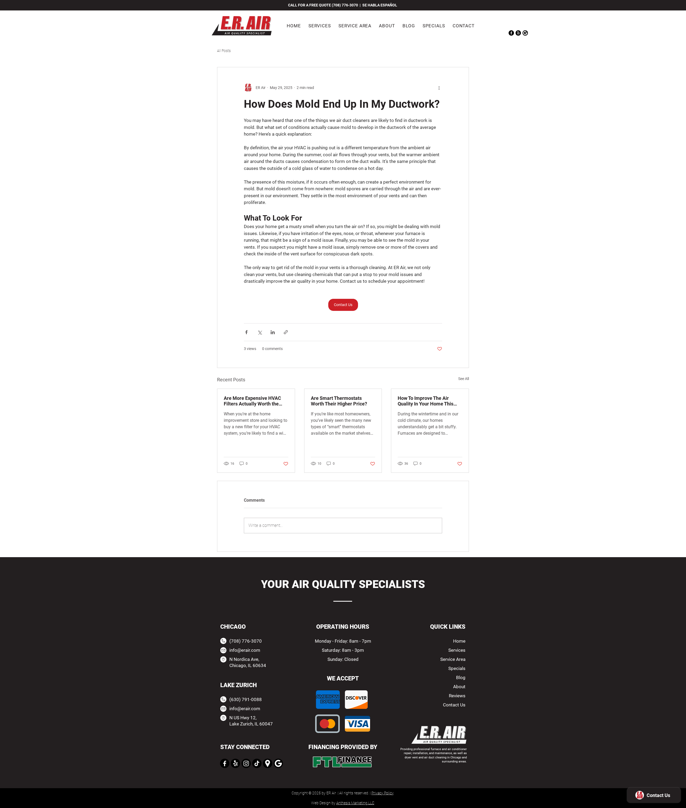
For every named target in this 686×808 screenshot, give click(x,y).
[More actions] (439, 87)
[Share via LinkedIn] (272, 332)
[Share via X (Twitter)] (259, 332)
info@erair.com (244, 650)
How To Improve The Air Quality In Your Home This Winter (425, 401)
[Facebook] (511, 33)
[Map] (267, 763)
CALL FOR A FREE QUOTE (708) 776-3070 (323, 5)
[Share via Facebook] (246, 332)
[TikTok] (257, 763)
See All (463, 379)
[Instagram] (246, 763)
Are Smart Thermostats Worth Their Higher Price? (339, 401)
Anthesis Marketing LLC (355, 803)
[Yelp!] (518, 33)
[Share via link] (285, 332)
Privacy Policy (382, 793)
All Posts (224, 51)
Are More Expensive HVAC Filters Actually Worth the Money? (252, 401)
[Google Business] (278, 763)
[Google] (525, 33)
